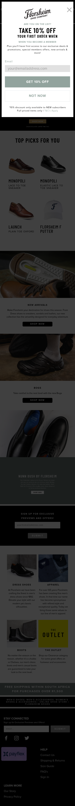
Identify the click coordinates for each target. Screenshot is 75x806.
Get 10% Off (37, 82)
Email (9, 61)
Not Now (37, 96)
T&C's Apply (51, 110)
